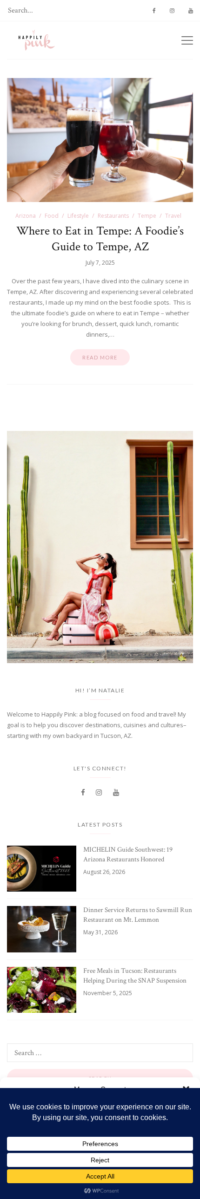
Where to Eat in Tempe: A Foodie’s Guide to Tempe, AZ (100, 238)
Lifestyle (78, 216)
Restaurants (113, 216)
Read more (100, 357)
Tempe (147, 216)
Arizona (25, 216)
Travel (173, 216)
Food (52, 216)
